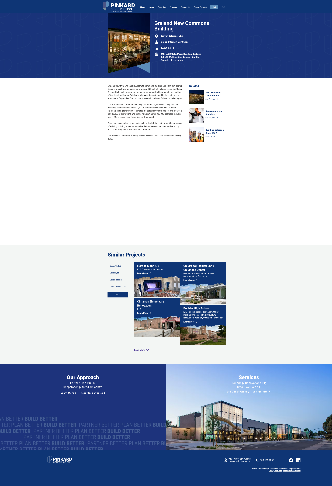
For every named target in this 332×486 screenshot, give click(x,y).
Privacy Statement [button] (275, 471)
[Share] (224, 7)
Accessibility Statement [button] (291, 471)
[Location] (225, 460)
